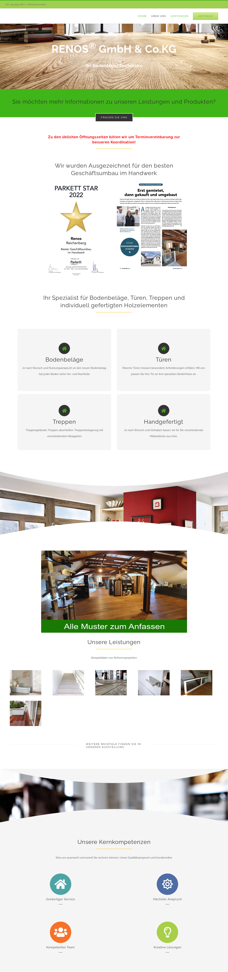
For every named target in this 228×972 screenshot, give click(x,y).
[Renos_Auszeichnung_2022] (152, 181)
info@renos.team (36, 4)
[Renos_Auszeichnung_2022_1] (76, 181)
